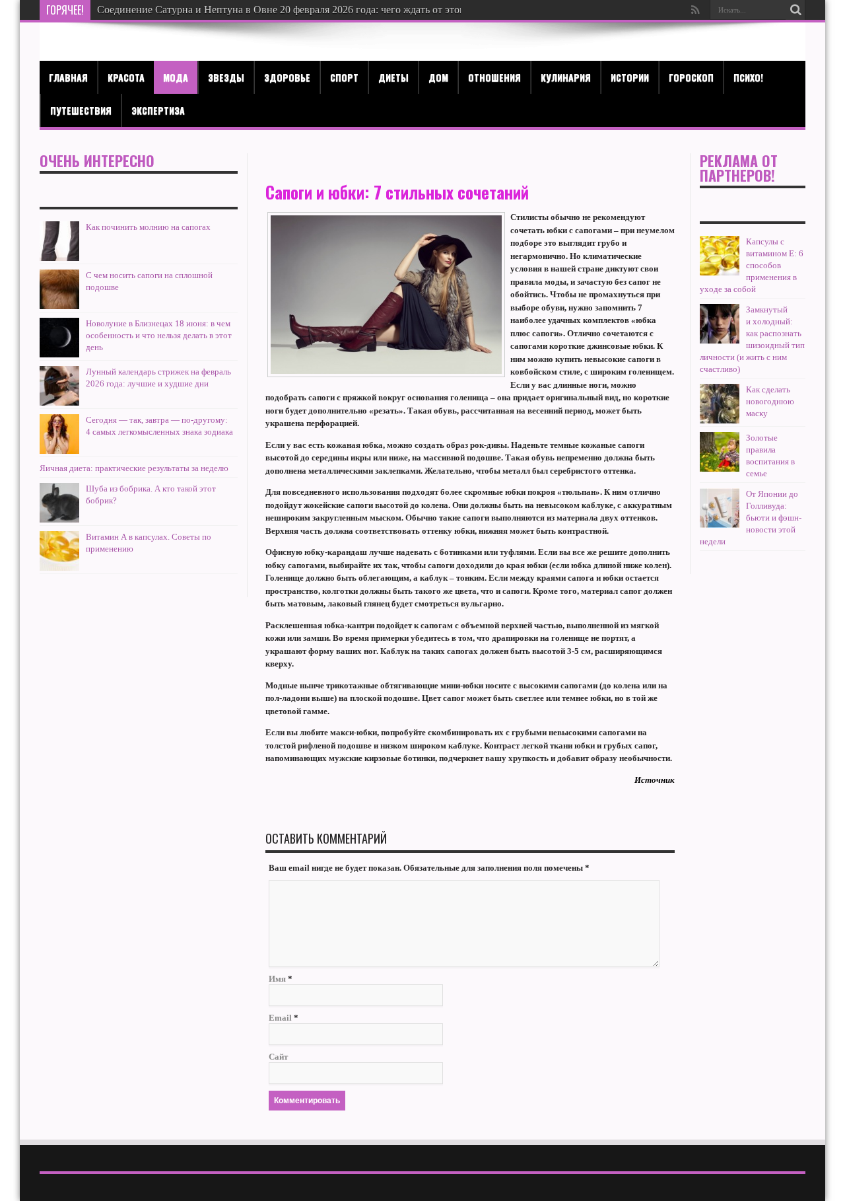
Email (280, 1018)
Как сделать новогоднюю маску (770, 401)
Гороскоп (691, 77)
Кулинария (566, 77)
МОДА (175, 77)
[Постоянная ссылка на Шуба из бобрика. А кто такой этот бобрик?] (59, 520)
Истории (630, 77)
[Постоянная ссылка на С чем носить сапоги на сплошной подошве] (59, 306)
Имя (277, 979)
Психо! (748, 77)
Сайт (278, 1057)
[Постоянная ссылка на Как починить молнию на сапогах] (59, 258)
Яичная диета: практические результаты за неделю (134, 468)
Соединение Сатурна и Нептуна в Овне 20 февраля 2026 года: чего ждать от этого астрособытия (315, 9)
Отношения (494, 77)
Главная (68, 77)
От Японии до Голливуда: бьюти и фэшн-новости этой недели (750, 517)
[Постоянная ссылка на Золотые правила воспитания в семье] (719, 469)
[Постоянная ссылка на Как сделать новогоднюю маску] (719, 420)
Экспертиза (158, 110)
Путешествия (81, 110)
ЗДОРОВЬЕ (287, 77)
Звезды (226, 77)
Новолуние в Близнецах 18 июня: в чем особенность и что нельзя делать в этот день (159, 335)
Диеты (393, 77)
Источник (654, 780)
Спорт (344, 77)
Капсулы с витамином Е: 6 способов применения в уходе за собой (751, 265)
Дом (438, 77)
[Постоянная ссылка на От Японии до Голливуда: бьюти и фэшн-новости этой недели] (719, 525)
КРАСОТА (126, 77)
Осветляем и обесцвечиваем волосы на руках (199, 9)
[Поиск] (795, 10)
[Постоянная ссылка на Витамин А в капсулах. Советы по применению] (59, 568)
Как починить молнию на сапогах (148, 227)
